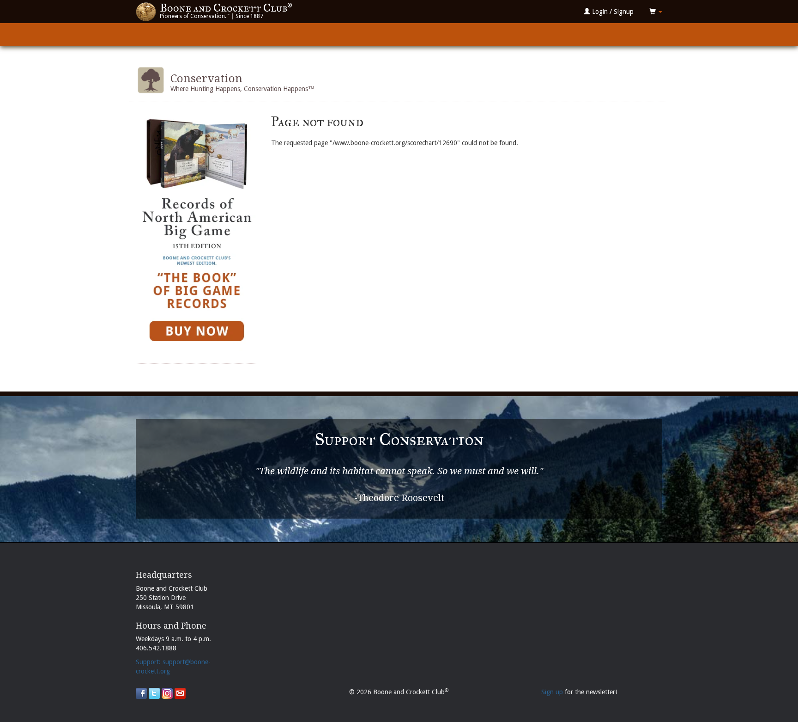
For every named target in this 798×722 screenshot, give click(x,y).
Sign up (552, 692)
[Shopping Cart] (655, 11)
